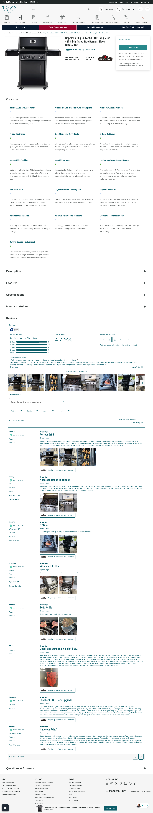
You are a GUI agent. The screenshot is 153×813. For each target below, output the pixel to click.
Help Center (39, 800)
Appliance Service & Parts (44, 782)
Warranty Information (9, 794)
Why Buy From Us (75, 782)
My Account (39, 803)
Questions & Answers (20, 768)
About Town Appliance (77, 791)
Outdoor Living (14, 33)
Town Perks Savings (9, 785)
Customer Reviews (75, 785)
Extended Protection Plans (11, 791)
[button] (147, 9)
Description (13, 271)
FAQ (126, 2)
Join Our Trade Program (10, 788)
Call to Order (133, 47)
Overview (12, 99)
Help (121, 2)
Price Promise (74, 797)
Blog (70, 794)
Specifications (15, 294)
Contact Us (113, 2)
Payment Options (41, 794)
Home (5, 33)
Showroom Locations (42, 788)
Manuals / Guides (17, 306)
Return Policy (73, 800)
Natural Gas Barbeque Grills (31, 33)
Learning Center (74, 788)
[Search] (89, 9)
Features (11, 283)
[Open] (5, 807)
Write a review (90, 50)
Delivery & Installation (42, 785)
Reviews (11, 318)
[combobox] (58, 9)
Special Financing (8, 782)
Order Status (39, 791)
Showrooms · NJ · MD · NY (140, 2)
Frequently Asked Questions (45, 797)
